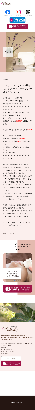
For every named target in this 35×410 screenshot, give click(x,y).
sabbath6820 (18, 15)
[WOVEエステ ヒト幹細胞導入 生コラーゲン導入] (17, 281)
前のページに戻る (8, 233)
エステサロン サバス (7, 15)
